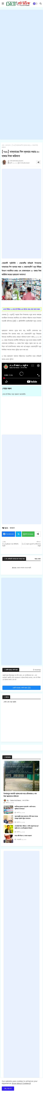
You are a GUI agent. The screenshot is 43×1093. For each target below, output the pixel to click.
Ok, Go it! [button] (8, 1088)
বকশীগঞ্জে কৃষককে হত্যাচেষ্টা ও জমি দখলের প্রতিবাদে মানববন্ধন (25, 808)
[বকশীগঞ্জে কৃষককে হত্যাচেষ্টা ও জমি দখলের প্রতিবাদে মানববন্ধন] (8, 810)
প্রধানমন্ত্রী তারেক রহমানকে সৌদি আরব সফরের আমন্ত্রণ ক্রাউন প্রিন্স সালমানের (26, 817)
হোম (3, 145)
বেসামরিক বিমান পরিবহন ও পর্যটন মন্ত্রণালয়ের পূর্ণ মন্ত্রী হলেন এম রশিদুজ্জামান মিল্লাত (26, 827)
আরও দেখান (38, 559)
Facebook (10, 534)
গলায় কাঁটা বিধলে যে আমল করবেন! (23, 836)
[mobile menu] (3, 3)
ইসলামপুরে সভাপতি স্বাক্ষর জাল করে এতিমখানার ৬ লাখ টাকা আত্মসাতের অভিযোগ (20, 795)
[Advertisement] (21, 74)
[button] (40, 3)
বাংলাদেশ (8, 145)
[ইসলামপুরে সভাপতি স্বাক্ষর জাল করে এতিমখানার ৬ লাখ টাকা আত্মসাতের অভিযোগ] (21, 776)
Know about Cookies (20, 1083)
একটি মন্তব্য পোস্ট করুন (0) (22, 687)
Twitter (18, 534)
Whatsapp (29, 534)
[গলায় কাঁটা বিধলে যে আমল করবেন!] (8, 839)
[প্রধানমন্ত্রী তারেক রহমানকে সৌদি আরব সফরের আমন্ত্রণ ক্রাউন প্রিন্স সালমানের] (8, 819)
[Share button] (38, 534)
